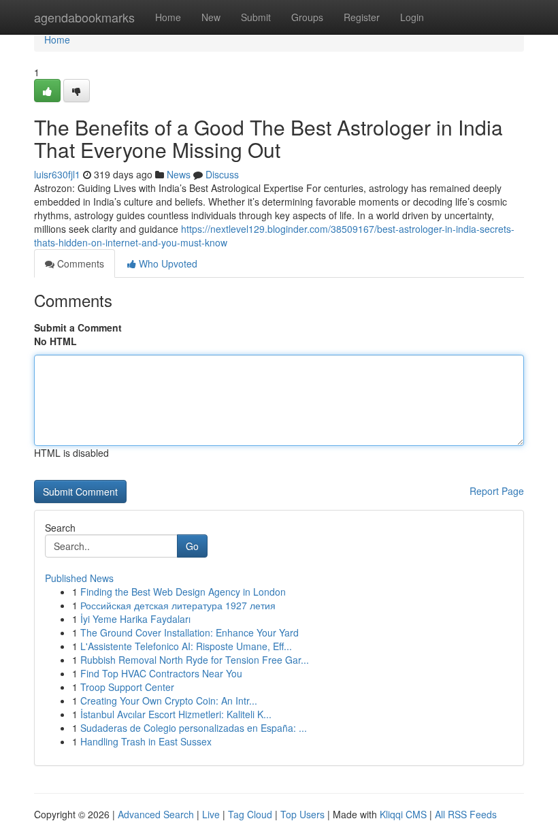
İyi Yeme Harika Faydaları (135, 619)
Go (192, 546)
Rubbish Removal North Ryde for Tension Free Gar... (194, 659)
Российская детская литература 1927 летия (178, 605)
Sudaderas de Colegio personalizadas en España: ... (193, 728)
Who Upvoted (166, 263)
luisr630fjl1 (57, 174)
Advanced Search (156, 814)
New (210, 17)
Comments (79, 263)
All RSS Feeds (466, 814)
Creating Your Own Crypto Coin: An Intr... (168, 700)
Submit (256, 17)
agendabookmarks (84, 17)
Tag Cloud (250, 814)
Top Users (302, 814)
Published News (79, 578)
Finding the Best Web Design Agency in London (183, 591)
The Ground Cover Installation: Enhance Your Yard (189, 632)
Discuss (222, 174)
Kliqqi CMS (403, 814)
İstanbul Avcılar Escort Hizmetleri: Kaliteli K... (176, 714)
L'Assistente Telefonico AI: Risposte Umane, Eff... (186, 646)
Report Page (497, 491)
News (179, 174)
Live (211, 814)
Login (412, 17)
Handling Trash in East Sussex (146, 741)
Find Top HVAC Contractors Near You (161, 673)
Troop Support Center (127, 687)
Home (168, 17)
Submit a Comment (78, 327)
